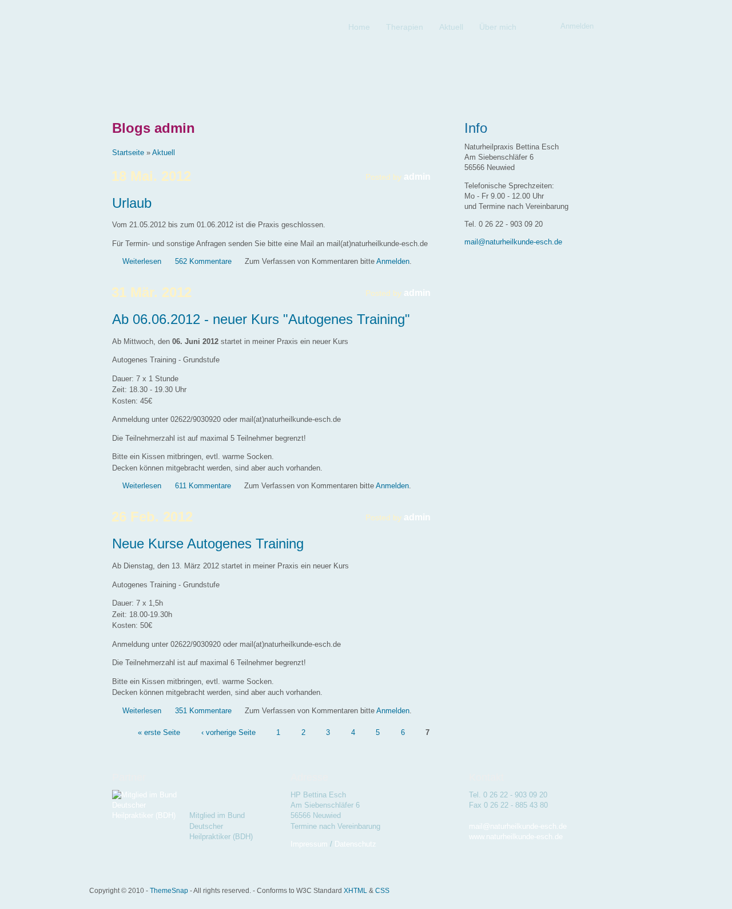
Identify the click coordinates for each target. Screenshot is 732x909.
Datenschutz (355, 844)
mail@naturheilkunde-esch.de (513, 242)
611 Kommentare (203, 485)
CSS (382, 890)
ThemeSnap (169, 890)
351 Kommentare (203, 710)
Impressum (309, 844)
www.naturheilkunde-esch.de (516, 836)
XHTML (355, 890)
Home (359, 26)
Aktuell (451, 26)
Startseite (128, 152)
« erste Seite (159, 732)
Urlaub (132, 203)
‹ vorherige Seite (228, 732)
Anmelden (392, 261)
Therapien (404, 26)
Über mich (497, 26)
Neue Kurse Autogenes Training (208, 543)
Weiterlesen (141, 261)
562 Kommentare (203, 261)
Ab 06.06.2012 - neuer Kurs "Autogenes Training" (261, 319)
